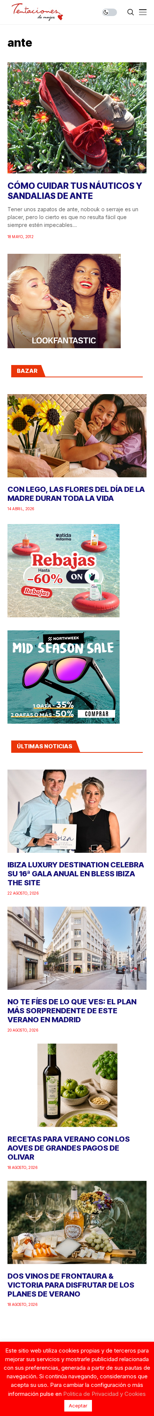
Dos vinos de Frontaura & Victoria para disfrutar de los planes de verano (70, 1285)
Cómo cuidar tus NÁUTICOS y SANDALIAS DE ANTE (74, 191)
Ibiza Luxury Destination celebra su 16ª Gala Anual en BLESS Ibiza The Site (75, 873)
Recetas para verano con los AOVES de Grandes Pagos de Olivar (68, 1148)
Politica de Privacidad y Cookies (104, 1393)
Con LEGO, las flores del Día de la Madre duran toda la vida (76, 494)
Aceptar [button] (78, 1406)
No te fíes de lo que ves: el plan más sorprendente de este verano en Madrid (71, 1010)
